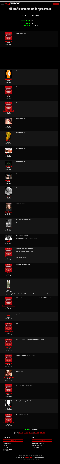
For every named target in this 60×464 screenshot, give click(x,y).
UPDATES (6, 451)
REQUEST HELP (7, 443)
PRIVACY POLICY (37, 445)
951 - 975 (36, 433)
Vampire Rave (28, 457)
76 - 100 (31, 433)
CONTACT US (7, 445)
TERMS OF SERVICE (38, 443)
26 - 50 (21, 433)
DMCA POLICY (36, 447)
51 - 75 (26, 433)
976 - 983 (42, 433)
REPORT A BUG (7, 449)
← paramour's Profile (30, 15)
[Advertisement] (30, 58)
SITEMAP (5, 447)
